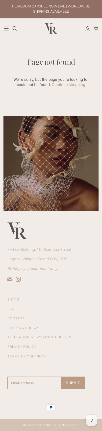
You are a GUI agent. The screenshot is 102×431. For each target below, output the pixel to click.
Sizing (13, 299)
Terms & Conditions (27, 356)
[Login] (87, 28)
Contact (16, 318)
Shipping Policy (22, 328)
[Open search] (14, 28)
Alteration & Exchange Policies (39, 337)
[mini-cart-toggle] (95, 28)
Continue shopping (68, 84)
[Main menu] (6, 28)
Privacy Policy (21, 346)
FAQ (11, 309)
